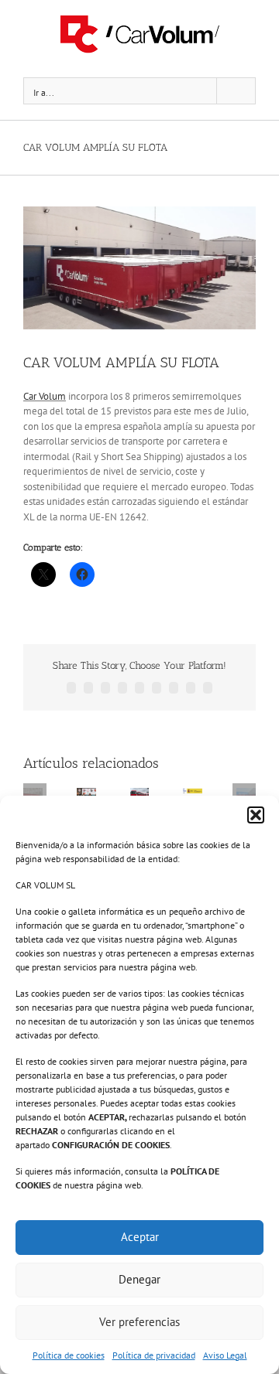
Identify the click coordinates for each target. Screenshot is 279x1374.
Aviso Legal (225, 1355)
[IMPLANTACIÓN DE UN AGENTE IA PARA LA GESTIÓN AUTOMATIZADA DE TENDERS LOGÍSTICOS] (192, 794)
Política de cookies (69, 1355)
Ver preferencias (139, 1321)
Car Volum (44, 396)
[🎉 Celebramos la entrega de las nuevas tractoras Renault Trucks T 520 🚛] (140, 794)
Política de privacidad (153, 1355)
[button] (256, 815)
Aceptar (140, 1236)
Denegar (139, 1279)
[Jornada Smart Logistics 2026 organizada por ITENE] (86, 794)
